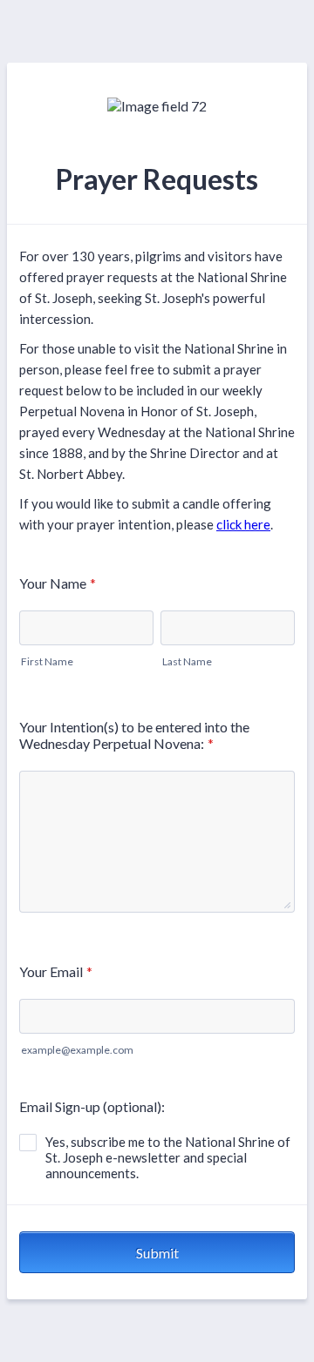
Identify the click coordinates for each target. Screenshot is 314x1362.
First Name (47, 661)
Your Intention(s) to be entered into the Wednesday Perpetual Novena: (134, 735)
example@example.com (77, 1049)
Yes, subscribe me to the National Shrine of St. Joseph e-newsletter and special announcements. (167, 1157)
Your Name (57, 583)
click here (243, 524)
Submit (157, 1252)
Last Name (187, 661)
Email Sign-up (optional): (92, 1106)
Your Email (55, 971)
